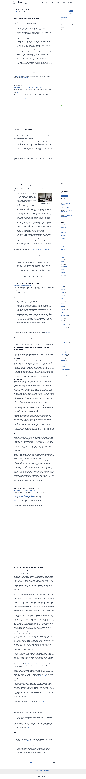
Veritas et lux (63, 254)
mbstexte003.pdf (25, 77)
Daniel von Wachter (22, 20)
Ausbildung (62, 269)
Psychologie (63, 312)
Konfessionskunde (65, 342)
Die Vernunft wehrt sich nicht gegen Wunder (26, 488)
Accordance (63, 224)
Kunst (63, 283)
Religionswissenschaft (64, 315)
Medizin (63, 364)
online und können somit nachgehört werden (41, 249)
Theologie (62, 321)
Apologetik (20, 131)
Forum (33, 501)
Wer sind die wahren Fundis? (22, 733)
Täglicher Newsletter (65, 191)
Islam (62, 298)
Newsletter (62, 306)
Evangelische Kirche (64, 277)
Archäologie (63, 267)
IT (61, 300)
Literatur (63, 284)
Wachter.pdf (43, 701)
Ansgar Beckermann (22, 87)
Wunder (33, 285)
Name (62, 183)
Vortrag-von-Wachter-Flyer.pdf (22, 327)
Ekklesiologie (63, 275)
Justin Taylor (63, 238)
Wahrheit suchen (63, 255)
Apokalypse (66, 327)
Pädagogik (63, 367)
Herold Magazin (63, 235)
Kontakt (36, 770)
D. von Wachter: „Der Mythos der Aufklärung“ (27, 255)
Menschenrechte (64, 290)
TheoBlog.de (18, 2)
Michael (62, 206)
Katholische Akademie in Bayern (21, 736)
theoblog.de (48, 332)
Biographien (63, 272)
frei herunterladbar (22, 501)
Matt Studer (63, 246)
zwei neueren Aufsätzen (42, 675)
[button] (54, 3)
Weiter (54, 762)
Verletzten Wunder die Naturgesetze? (24, 129)
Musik (63, 286)
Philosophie (32, 490)
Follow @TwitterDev (64, 17)
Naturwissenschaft (32, 131)
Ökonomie (63, 366)
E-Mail (62, 186)
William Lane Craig (39, 87)
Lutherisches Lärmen (64, 244)
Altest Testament (65, 324)
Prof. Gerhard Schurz (38, 738)
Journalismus (63, 301)
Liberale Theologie (67, 339)
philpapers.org (50, 466)
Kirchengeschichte (66, 333)
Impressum (41, 770)
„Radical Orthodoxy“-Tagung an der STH (25, 185)
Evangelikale (66, 337)
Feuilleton (62, 278)
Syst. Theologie (64, 354)
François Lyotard (28, 20)
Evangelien (65, 328)
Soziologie (62, 318)
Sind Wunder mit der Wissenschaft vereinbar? (27, 283)
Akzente (62, 263)
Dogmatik (64, 357)
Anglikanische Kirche (64, 266)
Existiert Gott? (18, 85)
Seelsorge (64, 351)
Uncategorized (63, 360)
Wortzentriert (63, 257)
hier (17, 92)
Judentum (62, 303)
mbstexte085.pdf (19, 76)
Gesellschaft (63, 289)
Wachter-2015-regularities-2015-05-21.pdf (34, 155)
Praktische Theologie (65, 346)
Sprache (62, 320)
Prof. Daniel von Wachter (31, 740)
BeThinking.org (63, 227)
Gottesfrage (34, 87)
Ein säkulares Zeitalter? (20, 707)
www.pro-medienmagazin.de (22, 69)
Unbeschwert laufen (64, 252)
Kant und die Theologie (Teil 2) (23, 338)
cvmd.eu (29, 96)
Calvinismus (65, 343)
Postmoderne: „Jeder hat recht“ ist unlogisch (26, 18)
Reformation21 (63, 249)
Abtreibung (62, 261)
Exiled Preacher (63, 232)
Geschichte (63, 363)
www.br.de (29, 727)
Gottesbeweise (27, 490)
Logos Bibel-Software (64, 243)
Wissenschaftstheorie (65, 369)
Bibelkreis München (64, 229)
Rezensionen (63, 317)
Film (62, 281)
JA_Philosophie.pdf (31, 757)
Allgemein (62, 264)
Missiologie (64, 349)
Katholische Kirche (66, 345)
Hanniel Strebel (63, 233)
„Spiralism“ (66, 206)
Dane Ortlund (63, 230)
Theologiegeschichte (66, 334)
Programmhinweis (64, 310)
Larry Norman (63, 241)
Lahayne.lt (62, 240)
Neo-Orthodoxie (66, 340)
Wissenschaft (29, 285)
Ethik (63, 358)
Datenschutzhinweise (47, 770)
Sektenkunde (64, 352)
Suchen (70, 10)
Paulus (65, 330)
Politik (63, 292)
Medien (62, 304)
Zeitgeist (63, 295)
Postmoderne (33, 20)
